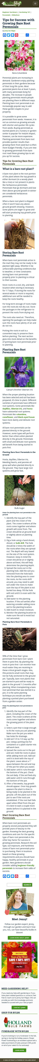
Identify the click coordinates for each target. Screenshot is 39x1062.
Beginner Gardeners (10, 12)
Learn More (19, 1050)
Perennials (6, 15)
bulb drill (20, 543)
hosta (29, 408)
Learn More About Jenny (19, 938)
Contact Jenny (19, 1007)
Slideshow (16, 15)
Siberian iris (16, 408)
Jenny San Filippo (9, 31)
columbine (21, 414)
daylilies (6, 408)
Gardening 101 (24, 12)
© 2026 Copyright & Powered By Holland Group (19, 1060)
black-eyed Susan (26, 417)
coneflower (7, 417)
